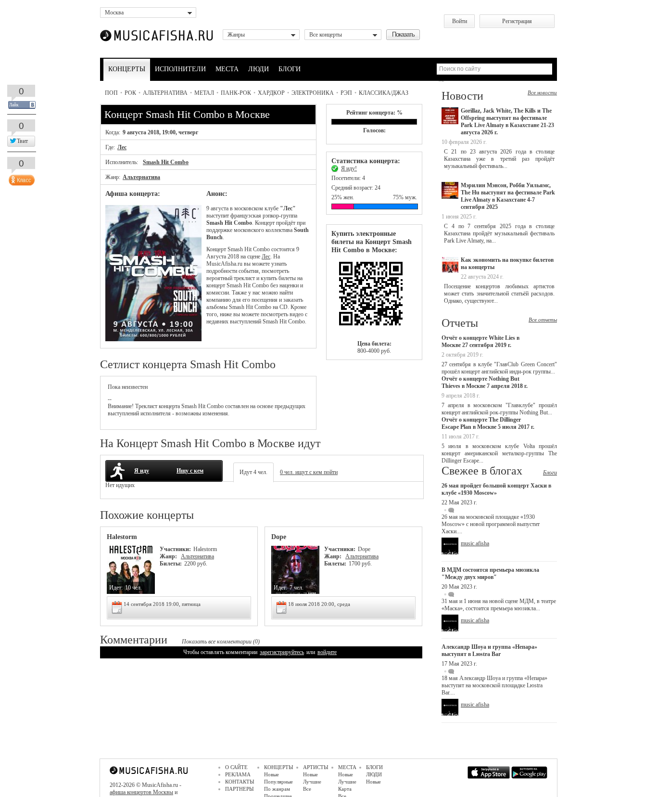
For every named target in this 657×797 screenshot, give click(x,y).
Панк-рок (236, 93)
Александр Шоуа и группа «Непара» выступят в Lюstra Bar (489, 650)
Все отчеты (543, 319)
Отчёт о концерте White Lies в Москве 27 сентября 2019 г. (480, 341)
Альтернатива (165, 93)
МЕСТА (227, 69)
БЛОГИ (289, 69)
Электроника (312, 93)
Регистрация (517, 21)
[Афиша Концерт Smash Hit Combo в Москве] (153, 339)
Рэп (346, 93)
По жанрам (277, 789)
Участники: (175, 549)
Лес (121, 147)
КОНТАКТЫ (239, 781)
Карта (345, 789)
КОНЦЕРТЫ (126, 69)
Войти (459, 21)
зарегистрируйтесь (282, 652)
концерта (169, 406)
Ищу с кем (190, 470)
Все (307, 789)
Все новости (542, 92)
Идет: (116, 587)
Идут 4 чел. (253, 472)
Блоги (550, 472)
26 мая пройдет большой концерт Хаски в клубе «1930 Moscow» (496, 489)
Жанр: (169, 556)
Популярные (278, 781)
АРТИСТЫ (315, 767)
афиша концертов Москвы (141, 792)
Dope (278, 536)
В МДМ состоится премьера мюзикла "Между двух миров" (490, 573)
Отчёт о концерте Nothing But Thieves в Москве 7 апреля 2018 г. (485, 382)
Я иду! (349, 168)
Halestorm (122, 536)
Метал (204, 93)
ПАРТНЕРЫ (239, 789)
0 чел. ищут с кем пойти (309, 472)
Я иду (141, 470)
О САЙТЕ (236, 767)
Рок (130, 93)
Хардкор (271, 93)
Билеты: (171, 563)
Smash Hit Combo (166, 162)
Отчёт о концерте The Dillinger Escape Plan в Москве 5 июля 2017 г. (488, 423)
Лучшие (312, 781)
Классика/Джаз (383, 93)
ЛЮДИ (258, 69)
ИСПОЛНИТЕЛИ (180, 69)
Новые (271, 774)
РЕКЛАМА (238, 774)
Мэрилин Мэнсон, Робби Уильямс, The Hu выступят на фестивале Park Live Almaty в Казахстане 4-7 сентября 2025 (508, 196)
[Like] (20, 178)
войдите (327, 652)
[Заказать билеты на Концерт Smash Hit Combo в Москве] (374, 297)
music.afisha (475, 543)
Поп (111, 93)
